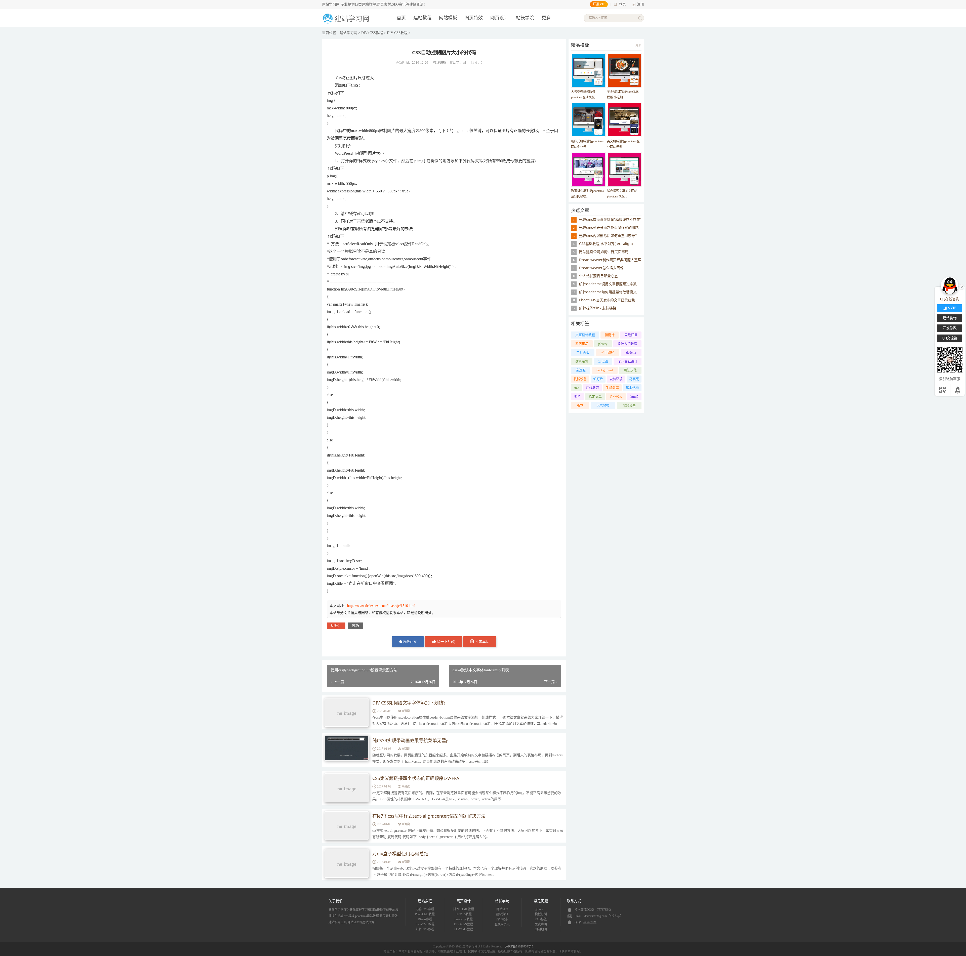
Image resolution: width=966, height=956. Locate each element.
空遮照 (581, 370)
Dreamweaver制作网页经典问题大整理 (610, 259)
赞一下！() (445, 642)
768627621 (589, 922)
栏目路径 (607, 352)
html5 (634, 396)
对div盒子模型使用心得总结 (400, 854)
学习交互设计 (627, 361)
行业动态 (502, 919)
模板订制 (541, 914)
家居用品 (581, 344)
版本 (580, 405)
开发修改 (950, 328)
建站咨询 (950, 318)
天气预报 (603, 405)
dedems (631, 352)
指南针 (610, 335)
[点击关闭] (962, 287)
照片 (577, 396)
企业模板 (616, 396)
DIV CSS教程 (397, 33)
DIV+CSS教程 (372, 33)
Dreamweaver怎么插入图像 (601, 267)
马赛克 (634, 379)
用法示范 (630, 370)
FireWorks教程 (463, 929)
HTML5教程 (464, 914)
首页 (401, 17)
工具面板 (582, 352)
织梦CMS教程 (425, 929)
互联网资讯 (502, 924)
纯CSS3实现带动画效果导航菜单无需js (411, 740)
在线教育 (592, 388)
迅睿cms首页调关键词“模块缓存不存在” (610, 219)
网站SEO (502, 909)
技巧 (355, 626)
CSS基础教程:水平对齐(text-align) (606, 243)
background (604, 370)
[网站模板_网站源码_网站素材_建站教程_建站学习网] (346, 23)
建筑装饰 (581, 361)
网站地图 (541, 929)
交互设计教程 (585, 335)
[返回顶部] (958, 390)
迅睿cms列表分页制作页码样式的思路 (609, 227)
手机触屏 (612, 388)
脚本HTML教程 (463, 909)
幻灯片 (598, 379)
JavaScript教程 (463, 919)
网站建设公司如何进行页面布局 (603, 251)
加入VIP (540, 909)
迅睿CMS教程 (425, 909)
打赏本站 (481, 642)
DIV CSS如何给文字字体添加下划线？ (410, 703)
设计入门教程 (627, 344)
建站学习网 (348, 33)
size (576, 388)
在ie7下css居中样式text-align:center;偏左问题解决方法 (429, 816)
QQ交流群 (949, 338)
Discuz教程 (425, 919)
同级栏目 (630, 335)
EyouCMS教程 (425, 924)
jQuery (603, 344)
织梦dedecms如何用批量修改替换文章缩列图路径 (618, 291)
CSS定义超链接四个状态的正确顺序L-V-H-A (415, 778)
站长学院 (525, 17)
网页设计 (499, 17)
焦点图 (603, 361)
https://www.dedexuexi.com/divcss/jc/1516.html (381, 606)
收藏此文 (410, 642)
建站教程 (422, 17)
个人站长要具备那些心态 (598, 275)
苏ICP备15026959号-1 (519, 946)
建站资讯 (502, 914)
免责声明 (541, 924)
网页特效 (474, 17)
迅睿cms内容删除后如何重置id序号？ (608, 235)
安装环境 (616, 379)
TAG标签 (541, 919)
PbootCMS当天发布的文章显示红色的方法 (612, 300)
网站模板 (448, 17)
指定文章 (595, 396)
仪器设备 (629, 405)
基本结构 (632, 388)
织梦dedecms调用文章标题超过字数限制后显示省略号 (622, 283)
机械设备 (580, 379)
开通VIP (598, 4)
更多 (638, 45)
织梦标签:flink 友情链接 (597, 308)
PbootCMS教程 (425, 914)
